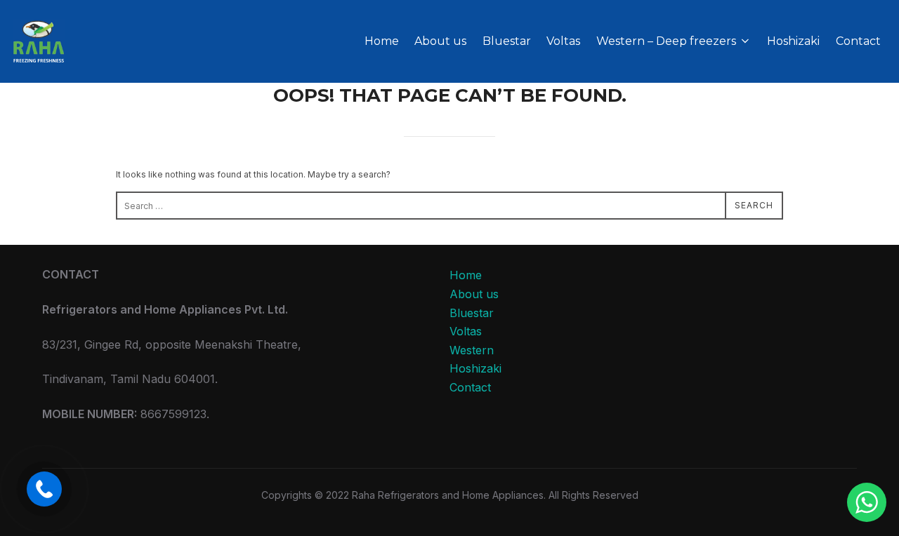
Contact (858, 41)
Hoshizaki (793, 41)
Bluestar (507, 41)
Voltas (563, 41)
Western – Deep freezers (666, 41)
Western (472, 350)
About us (440, 41)
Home (382, 41)
